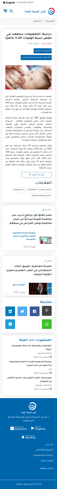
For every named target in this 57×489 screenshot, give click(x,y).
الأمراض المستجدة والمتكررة (36, 57)
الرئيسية (50, 21)
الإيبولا (10, 124)
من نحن (49, 444)
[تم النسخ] (47, 311)
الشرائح (37, 21)
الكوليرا (36, 128)
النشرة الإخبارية (25, 2)
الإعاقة (42, 168)
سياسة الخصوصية (43, 455)
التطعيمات (32, 190)
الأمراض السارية (42, 51)
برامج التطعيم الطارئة (41, 196)
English (10, 2)
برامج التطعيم (23, 97)
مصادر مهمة (46, 468)
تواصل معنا (47, 461)
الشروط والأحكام (44, 450)
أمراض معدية (45, 190)
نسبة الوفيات (18, 190)
